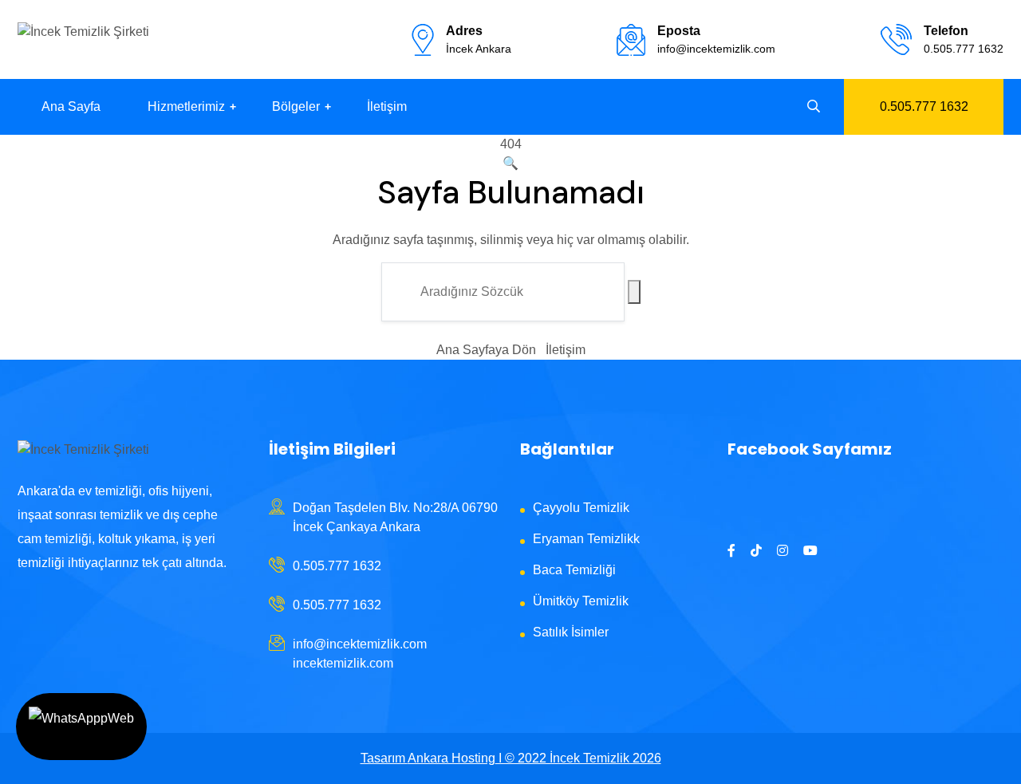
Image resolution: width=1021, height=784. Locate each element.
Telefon (946, 30)
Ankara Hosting (451, 758)
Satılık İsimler (571, 632)
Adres (464, 30)
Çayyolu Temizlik (581, 507)
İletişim (387, 106)
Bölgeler (296, 106)
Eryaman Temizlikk (586, 539)
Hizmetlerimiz (186, 106)
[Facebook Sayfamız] (731, 550)
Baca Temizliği (574, 570)
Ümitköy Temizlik (581, 601)
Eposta (678, 30)
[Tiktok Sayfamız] (756, 550)
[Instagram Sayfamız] (782, 550)
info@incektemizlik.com (716, 48)
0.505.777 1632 (963, 48)
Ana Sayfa (71, 106)
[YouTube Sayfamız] (810, 550)
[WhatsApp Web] (81, 726)
